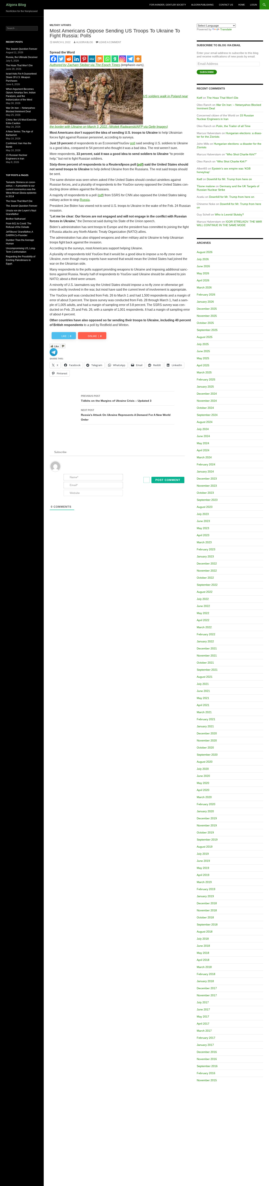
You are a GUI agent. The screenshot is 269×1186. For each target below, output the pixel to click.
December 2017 (207, 988)
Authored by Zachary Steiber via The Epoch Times (85, 65)
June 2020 (203, 775)
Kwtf (199, 97)
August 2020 (204, 761)
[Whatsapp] (107, 58)
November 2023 (207, 485)
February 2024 (206, 464)
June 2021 (203, 690)
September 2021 (207, 669)
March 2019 (204, 882)
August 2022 (204, 591)
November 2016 (207, 1059)
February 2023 (206, 549)
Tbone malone (206, 186)
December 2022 (207, 563)
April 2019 (203, 875)
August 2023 (204, 506)
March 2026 (204, 287)
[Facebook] (53, 58)
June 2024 (203, 436)
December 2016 (207, 1051)
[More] (137, 58)
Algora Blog (16, 5)
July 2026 (203, 259)
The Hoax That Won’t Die (222, 97)
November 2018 (207, 910)
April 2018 (203, 959)
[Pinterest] (84, 58)
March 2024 (204, 457)
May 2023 (203, 528)
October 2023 (205, 492)
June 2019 (203, 860)
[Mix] (99, 58)
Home (241, 5)
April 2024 (203, 450)
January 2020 (205, 811)
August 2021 (204, 676)
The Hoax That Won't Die (19, 201)
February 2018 (206, 974)
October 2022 (205, 577)
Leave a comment (110, 42)
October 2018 (205, 917)
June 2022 (203, 606)
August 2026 (204, 252)
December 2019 (207, 818)
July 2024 (203, 429)
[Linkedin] (76, 58)
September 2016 (207, 1066)
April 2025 (203, 365)
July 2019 (203, 853)
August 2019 (204, 846)
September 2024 (207, 414)
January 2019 (205, 896)
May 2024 (203, 443)
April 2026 (203, 280)
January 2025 (205, 386)
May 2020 (203, 783)
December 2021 (207, 648)
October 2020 (205, 747)
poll (132, 143)
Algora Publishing (202, 5)
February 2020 (206, 804)
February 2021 (206, 719)
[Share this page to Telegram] (54, 352)
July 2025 (203, 344)
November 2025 (207, 315)
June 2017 (203, 1009)
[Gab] (114, 58)
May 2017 (203, 1016)
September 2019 (207, 839)
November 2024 (207, 400)
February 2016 (206, 1073)
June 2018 (203, 945)
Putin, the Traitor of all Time (233, 126)
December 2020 (207, 733)
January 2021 (205, 726)
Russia (85, 200)
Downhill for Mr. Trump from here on (229, 179)
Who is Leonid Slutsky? (229, 214)
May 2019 (203, 867)
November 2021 (207, 655)
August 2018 (204, 931)
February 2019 (206, 889)
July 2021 (203, 683)
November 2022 (207, 570)
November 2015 (207, 1080)
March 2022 (204, 627)
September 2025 (207, 329)
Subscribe (207, 72)
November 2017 (207, 995)
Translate (226, 29)
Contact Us (226, 5)
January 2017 (205, 1044)
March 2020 (204, 797)
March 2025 (204, 372)
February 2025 (206, 379)
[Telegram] (130, 58)
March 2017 (204, 1030)
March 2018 (204, 967)
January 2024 (205, 471)
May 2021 (203, 698)
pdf (140, 164)
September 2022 (207, 584)
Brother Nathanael (16, 218)
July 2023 (203, 514)
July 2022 (203, 598)
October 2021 (205, 662)
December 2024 (207, 393)
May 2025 (203, 358)
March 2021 (204, 712)
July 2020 (203, 768)
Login (253, 5)
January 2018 (205, 981)
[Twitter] (61, 58)
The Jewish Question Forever (21, 49)
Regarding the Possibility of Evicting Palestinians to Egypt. (20, 260)
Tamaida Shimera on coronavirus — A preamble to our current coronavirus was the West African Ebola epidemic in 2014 (21, 189)
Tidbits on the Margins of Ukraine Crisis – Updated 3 (116, 398)
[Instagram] (122, 58)
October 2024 (205, 407)
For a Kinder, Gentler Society (167, 5)
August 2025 (204, 337)
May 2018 (203, 952)
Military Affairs (60, 25)
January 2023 (205, 556)
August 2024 (204, 422)
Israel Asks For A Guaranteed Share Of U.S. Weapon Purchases (21, 77)
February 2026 (206, 294)
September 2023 (207, 499)
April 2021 (203, 705)
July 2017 (203, 1002)
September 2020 (207, 754)
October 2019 (205, 832)
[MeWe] (91, 58)
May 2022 (203, 613)
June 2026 (203, 266)
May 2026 (203, 273)
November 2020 (207, 740)
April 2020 (203, 790)
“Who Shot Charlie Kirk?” (241, 154)
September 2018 (207, 924)
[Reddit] (68, 58)
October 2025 (205, 322)
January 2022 (205, 641)
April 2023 (203, 535)
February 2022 (206, 634)
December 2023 (207, 478)
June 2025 (203, 351)
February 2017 (206, 1037)
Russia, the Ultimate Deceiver (22, 57)
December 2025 (207, 308)
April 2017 (203, 1023)
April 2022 (203, 620)
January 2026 (205, 301)
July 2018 (203, 938)
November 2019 (207, 825)
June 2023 (203, 521)
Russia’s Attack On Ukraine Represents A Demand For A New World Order (126, 415)
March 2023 (204, 542)
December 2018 (207, 903)
